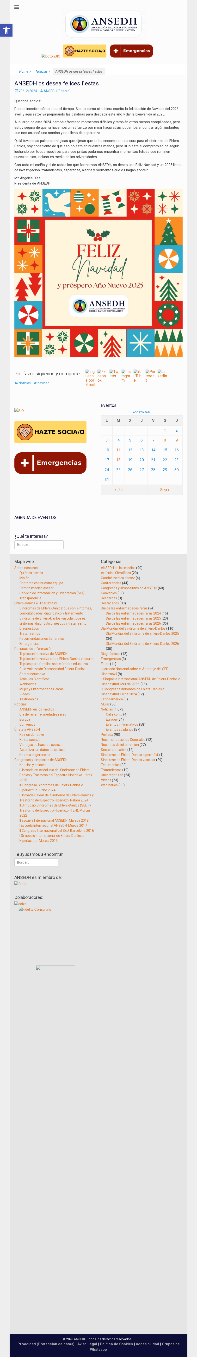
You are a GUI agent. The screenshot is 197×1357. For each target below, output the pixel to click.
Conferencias (111, 583)
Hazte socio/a (30, 740)
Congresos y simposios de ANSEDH (41, 760)
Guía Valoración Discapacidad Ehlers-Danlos (52, 669)
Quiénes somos (31, 573)
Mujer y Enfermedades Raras (41, 689)
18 (118, 460)
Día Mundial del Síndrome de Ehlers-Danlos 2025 (142, 633)
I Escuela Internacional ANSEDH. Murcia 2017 (53, 825)
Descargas (109, 598)
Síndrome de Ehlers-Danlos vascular (128, 760)
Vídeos (24, 694)
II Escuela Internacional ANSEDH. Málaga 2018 (54, 820)
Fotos (105, 664)
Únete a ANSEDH (27, 729)
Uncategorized (112, 775)
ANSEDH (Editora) (57, 91)
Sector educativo (32, 674)
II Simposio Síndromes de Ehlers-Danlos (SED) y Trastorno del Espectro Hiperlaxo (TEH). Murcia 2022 (55, 810)
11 (118, 450)
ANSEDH (80, 1339)
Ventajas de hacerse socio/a (40, 745)
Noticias (43, 71)
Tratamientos (29, 633)
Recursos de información (33, 649)
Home (25, 71)
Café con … (114, 714)
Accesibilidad (148, 1344)
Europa (24, 719)
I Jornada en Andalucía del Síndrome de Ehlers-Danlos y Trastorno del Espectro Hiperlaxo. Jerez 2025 (55, 775)
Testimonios (28, 699)
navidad (43, 383)
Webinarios (27, 684)
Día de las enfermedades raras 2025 (133, 618)
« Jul (119, 489)
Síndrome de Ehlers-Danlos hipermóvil (130, 755)
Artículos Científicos (34, 679)
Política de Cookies (116, 1344)
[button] (6, 30)
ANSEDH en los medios (36, 709)
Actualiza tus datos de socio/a (42, 750)
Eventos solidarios (119, 729)
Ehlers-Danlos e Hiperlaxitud (35, 603)
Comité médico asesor (36, 588)
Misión (24, 578)
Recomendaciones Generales (41, 638)
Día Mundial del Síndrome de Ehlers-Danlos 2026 (142, 644)
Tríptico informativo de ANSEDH (43, 654)
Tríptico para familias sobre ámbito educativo (53, 664)
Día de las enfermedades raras (42, 714)
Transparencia (30, 598)
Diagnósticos (29, 628)
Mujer (105, 704)
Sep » (165, 489)
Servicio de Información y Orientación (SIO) (51, 593)
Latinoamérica (112, 699)
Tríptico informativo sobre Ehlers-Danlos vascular (56, 659)
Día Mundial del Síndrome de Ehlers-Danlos (133, 628)
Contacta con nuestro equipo (41, 583)
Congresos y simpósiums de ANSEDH (129, 588)
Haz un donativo (31, 734)
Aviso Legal (87, 1344)
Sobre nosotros (26, 568)
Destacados (110, 603)
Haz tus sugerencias (34, 755)
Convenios (27, 724)
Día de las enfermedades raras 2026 (133, 623)
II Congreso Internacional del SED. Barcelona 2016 (56, 830)
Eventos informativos (122, 724)
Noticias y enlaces (32, 765)
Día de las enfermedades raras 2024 (133, 613)
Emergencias (29, 644)
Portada (107, 734)
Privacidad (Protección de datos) (46, 1344)
